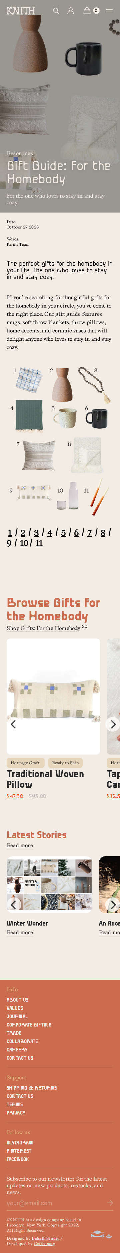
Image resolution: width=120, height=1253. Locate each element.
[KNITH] (22, 11)
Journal (17, 1016)
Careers (17, 1049)
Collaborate (22, 1041)
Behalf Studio (45, 1238)
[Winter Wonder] (49, 884)
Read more (20, 845)
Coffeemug (44, 1243)
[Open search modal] (56, 11)
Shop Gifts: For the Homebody (47, 627)
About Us (17, 1000)
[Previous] (14, 724)
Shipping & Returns (32, 1088)
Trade (14, 1033)
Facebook (18, 1159)
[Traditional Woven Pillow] (53, 696)
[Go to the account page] (71, 11)
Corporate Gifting (29, 1025)
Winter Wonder (27, 923)
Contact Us (20, 1058)
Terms (15, 1104)
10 (24, 543)
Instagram (20, 1142)
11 (39, 543)
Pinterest (19, 1151)
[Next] (112, 724)
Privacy (16, 1113)
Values (15, 1008)
